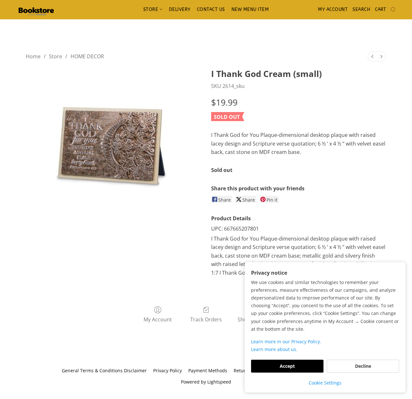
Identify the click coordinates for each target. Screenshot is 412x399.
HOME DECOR (87, 56)
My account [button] (333, 9)
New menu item (250, 9)
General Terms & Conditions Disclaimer (104, 370)
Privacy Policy (167, 370)
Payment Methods (207, 370)
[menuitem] (372, 56)
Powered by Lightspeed (206, 382)
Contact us (211, 9)
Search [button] (361, 9)
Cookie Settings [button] (325, 383)
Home (33, 56)
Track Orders (206, 319)
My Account (158, 319)
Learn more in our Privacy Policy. (286, 341)
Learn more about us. (274, 349)
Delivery (180, 9)
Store (151, 9)
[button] (36, 9)
